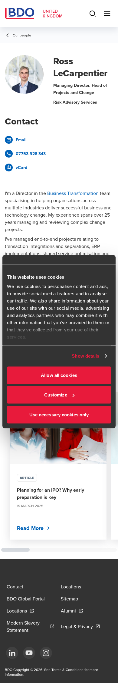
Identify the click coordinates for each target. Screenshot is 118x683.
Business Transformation (73, 193)
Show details (85, 356)
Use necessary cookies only (59, 414)
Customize (55, 394)
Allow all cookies (59, 375)
